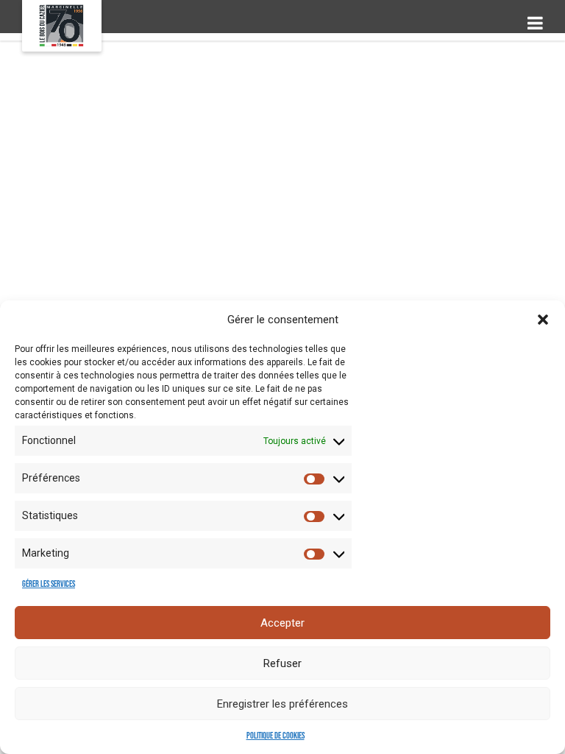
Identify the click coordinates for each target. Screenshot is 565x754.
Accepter (282, 623)
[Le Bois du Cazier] (61, 26)
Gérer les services (48, 584)
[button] (543, 319)
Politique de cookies (275, 735)
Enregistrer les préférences (282, 704)
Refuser (282, 663)
